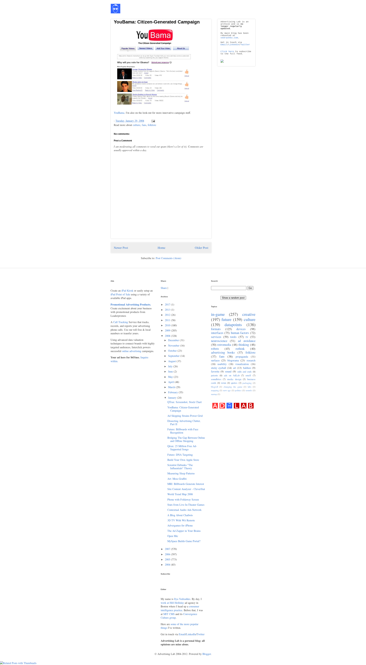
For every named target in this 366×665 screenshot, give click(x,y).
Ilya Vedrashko (182, 599)
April (171, 382)
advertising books (223, 352)
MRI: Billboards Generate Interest (185, 484)
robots (215, 348)
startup (214, 394)
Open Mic (172, 536)
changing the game (233, 386)
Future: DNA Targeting (180, 454)
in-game (218, 314)
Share (164, 288)
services (216, 337)
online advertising (131, 351)
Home (161, 247)
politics (238, 390)
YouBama (119, 112)
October (172, 350)
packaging (247, 382)
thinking (243, 344)
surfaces (215, 360)
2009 (168, 330)
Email (224, 45)
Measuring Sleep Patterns (181, 473)
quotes (234, 382)
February (173, 392)
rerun (223, 382)
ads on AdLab (232, 375)
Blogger (206, 654)
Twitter (245, 45)
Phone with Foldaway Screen (183, 499)
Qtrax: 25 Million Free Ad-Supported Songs (182, 447)
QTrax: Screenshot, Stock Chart (184, 402)
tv (247, 337)
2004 (168, 564)
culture (136, 125)
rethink (240, 348)
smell (248, 375)
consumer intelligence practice (180, 608)
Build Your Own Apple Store (183, 460)
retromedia (224, 344)
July (170, 366)
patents (214, 375)
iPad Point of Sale (120, 294)
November (174, 345)
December (174, 340)
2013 (168, 309)
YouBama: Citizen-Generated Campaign (157, 21)
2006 (168, 554)
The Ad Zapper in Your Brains (184, 531)
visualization (242, 364)
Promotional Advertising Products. (131, 304)
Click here (227, 51)
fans (144, 125)
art (234, 368)
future (226, 319)
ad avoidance (246, 341)
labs (249, 386)
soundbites (216, 379)
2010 (168, 325)
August (172, 361)
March (172, 387)
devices (241, 329)
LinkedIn (234, 45)
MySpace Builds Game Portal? (183, 541)
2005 (168, 559)
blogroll (214, 386)
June (171, 371)
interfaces (217, 332)
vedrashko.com (229, 38)
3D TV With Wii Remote (181, 520)
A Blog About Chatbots (180, 515)
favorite (215, 371)
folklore (152, 125)
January (172, 397)
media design (234, 379)
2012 (168, 315)
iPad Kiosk (127, 290)
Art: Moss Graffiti (177, 478)
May (171, 377)
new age (227, 390)
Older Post (201, 247)
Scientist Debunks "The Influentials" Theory (180, 466)
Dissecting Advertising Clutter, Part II (184, 422)
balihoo (247, 368)
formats (216, 329)
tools (233, 337)
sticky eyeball (218, 368)
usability (222, 364)
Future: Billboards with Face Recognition (182, 430)
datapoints (233, 324)
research (251, 360)
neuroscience (219, 341)
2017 (168, 304)
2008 (168, 336)
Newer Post (121, 247)
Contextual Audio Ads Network (184, 510)
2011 (168, 320)
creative (248, 314)
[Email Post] (152, 121)
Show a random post (233, 297)
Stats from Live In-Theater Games (185, 504)
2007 (168, 549)
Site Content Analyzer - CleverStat (186, 489)
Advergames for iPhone (180, 525)
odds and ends (244, 371)
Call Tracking (120, 322)
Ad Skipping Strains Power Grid (185, 416)
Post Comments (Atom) (168, 258)
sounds (249, 390)
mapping (215, 390)
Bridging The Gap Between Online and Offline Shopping (186, 439)
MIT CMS (169, 614)
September (174, 356)
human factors (240, 332)
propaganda (242, 356)
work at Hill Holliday (172, 603)
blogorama (233, 360)
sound (228, 371)
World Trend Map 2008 (180, 494)
